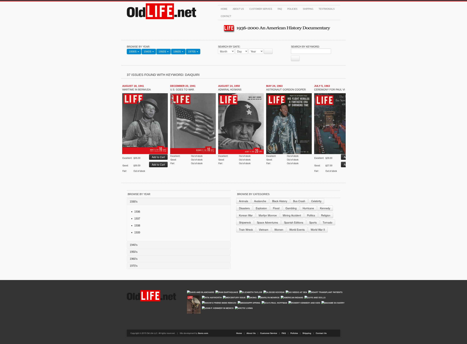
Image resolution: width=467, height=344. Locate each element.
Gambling (291, 208)
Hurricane (308, 208)
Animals (243, 201)
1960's (134, 258)
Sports (313, 222)
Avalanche (260, 201)
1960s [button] (177, 51)
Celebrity (316, 201)
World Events (297, 229)
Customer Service (260, 9)
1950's (134, 251)
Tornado (327, 222)
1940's (134, 244)
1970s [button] (192, 51)
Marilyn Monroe (268, 215)
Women (278, 229)
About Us (238, 9)
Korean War (246, 215)
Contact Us (321, 333)
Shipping (308, 9)
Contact (226, 16)
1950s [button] (163, 51)
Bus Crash (299, 201)
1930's (134, 201)
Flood (276, 208)
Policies (292, 9)
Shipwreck (245, 222)
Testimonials (327, 9)
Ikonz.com (203, 333)
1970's (134, 265)
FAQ (280, 9)
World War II (318, 229)
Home (224, 9)
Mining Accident (292, 215)
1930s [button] (133, 51)
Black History (279, 201)
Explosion (261, 208)
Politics (311, 215)
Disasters (244, 208)
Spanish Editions (293, 222)
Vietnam (263, 229)
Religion (325, 215)
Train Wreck (246, 229)
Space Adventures (267, 222)
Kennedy (325, 208)
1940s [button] (148, 51)
